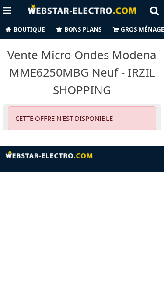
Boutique (29, 29)
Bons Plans (82, 29)
